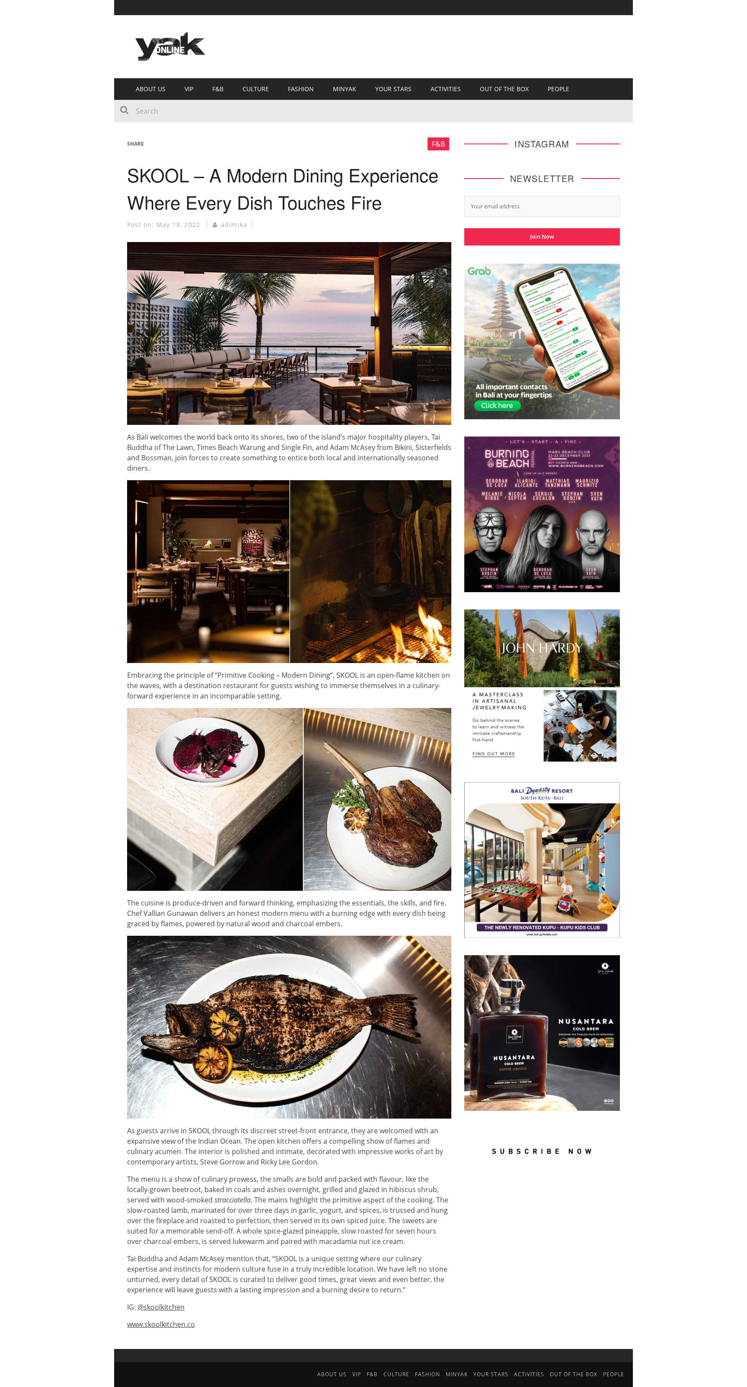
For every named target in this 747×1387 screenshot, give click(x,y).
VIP (189, 89)
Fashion (301, 89)
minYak (344, 89)
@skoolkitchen (161, 1307)
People (558, 89)
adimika (234, 224)
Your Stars (393, 89)
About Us (151, 89)
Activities (446, 89)
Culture (256, 89)
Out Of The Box (504, 89)
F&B (217, 89)
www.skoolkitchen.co (161, 1324)
